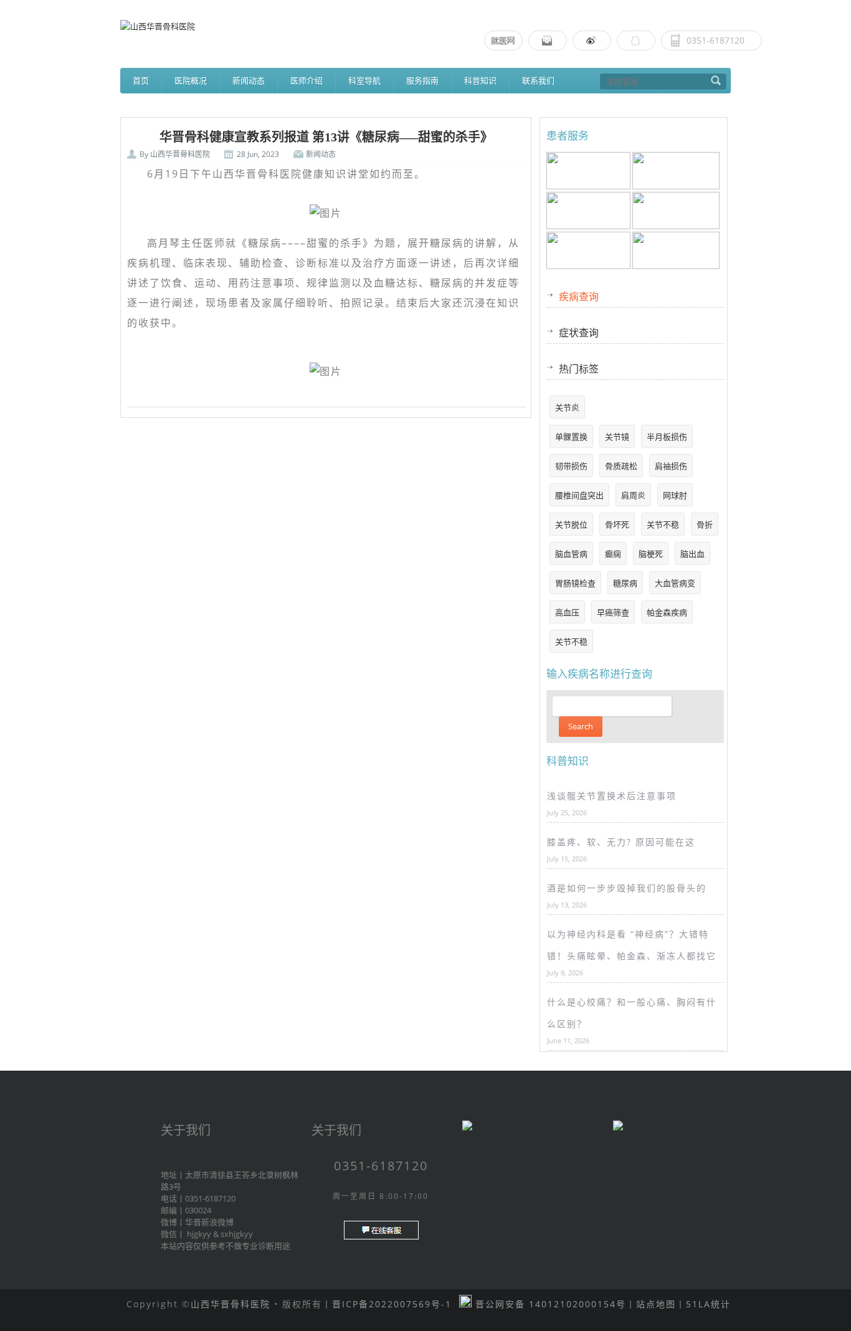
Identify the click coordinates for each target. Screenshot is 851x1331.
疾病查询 (579, 296)
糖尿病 (625, 583)
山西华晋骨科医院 (180, 154)
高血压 (567, 612)
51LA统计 (708, 1304)
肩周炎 (633, 495)
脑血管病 (571, 553)
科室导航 (364, 80)
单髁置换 (571, 436)
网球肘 (675, 495)
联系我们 (538, 80)
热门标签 (579, 369)
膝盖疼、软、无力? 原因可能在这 (621, 842)
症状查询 (579, 332)
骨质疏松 (621, 465)
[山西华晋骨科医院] (425, 26)
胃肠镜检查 (575, 583)
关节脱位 (571, 524)
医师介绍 (306, 80)
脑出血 (692, 553)
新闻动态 (321, 154)
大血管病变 (675, 583)
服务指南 (422, 80)
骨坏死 (617, 524)
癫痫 (613, 553)
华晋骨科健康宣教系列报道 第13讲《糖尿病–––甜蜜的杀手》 (326, 137)
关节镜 (617, 436)
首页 (141, 80)
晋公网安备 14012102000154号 (549, 1304)
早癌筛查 (613, 612)
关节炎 (567, 407)
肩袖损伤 (671, 465)
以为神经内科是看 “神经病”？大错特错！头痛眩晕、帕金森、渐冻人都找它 (631, 945)
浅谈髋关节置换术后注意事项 (612, 796)
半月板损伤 (667, 436)
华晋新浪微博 (209, 1222)
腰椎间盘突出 (579, 495)
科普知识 (480, 80)
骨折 (704, 524)
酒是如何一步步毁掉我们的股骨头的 (626, 888)
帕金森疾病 (667, 612)
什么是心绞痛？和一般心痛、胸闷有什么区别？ (631, 1013)
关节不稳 (663, 524)
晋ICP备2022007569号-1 (392, 1304)
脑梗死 (651, 553)
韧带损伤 (571, 465)
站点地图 (656, 1304)
